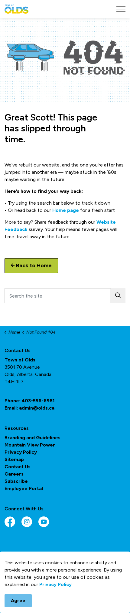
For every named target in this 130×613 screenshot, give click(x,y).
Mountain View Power (30, 445)
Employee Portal (24, 488)
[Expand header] (121, 9)
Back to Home (34, 265)
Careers (14, 474)
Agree (18, 600)
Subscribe (16, 481)
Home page (65, 210)
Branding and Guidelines (32, 437)
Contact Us (18, 467)
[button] (117, 295)
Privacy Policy (55, 584)
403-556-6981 (38, 401)
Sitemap (14, 459)
